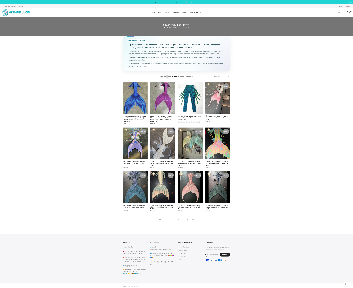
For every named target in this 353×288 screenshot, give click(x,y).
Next (193, 220)
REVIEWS (184, 12)
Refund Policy (182, 253)
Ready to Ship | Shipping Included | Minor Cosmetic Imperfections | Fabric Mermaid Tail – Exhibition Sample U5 (161, 119)
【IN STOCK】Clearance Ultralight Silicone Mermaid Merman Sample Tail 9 (216, 207)
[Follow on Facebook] (151, 262)
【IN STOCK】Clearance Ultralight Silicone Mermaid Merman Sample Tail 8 (189, 207)
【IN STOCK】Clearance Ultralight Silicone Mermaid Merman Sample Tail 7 (161, 207)
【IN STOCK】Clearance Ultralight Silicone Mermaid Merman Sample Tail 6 (134, 207)
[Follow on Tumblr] (165, 262)
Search (180, 259)
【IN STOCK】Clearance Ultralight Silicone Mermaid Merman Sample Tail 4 (189, 163)
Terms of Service (183, 247)
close (4, 2)
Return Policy (182, 256)
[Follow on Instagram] (158, 262)
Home (166, 27)
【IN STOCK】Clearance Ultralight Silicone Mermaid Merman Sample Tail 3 (161, 163)
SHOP (153, 12)
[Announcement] (176, 2)
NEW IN (167, 12)
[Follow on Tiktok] (151, 264)
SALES (160, 12)
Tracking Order (182, 250)
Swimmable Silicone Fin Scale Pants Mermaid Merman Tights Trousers (189, 117)
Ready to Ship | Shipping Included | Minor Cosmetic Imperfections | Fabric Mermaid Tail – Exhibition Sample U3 (134, 119)
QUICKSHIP (175, 12)
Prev (160, 220)
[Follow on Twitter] (154, 262)
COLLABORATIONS (196, 12)
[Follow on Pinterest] (161, 262)
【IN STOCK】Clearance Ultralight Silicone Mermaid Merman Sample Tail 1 (216, 118)
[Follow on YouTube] (168, 262)
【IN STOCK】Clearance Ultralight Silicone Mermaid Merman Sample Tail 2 (134, 163)
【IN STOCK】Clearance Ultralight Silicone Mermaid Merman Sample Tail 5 (216, 163)
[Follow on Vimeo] (172, 262)
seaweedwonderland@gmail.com (14, 6)
